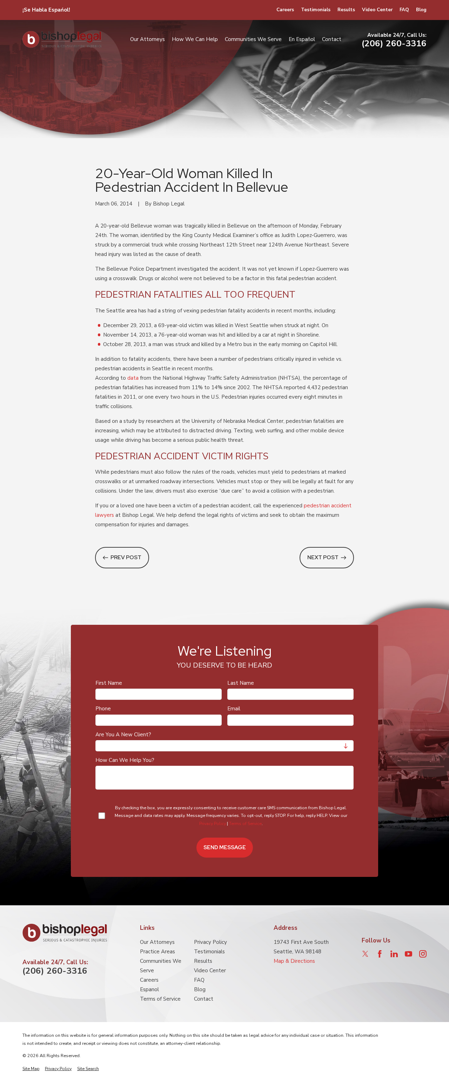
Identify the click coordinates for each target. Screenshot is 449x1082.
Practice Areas (157, 951)
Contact (203, 998)
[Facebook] (379, 954)
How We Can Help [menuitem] (195, 39)
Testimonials (315, 10)
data (133, 377)
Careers (285, 10)
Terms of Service (245, 823)
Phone (103, 709)
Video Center (377, 10)
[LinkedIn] (394, 954)
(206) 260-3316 (394, 43)
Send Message (224, 847)
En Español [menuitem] (302, 39)
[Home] (61, 39)
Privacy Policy (212, 823)
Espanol (149, 989)
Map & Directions (294, 961)
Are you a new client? (123, 734)
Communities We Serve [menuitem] (253, 39)
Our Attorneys (157, 942)
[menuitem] (30, 1069)
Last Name (240, 683)
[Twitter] (365, 954)
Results (346, 10)
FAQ (404, 10)
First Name (108, 683)
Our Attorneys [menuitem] (147, 39)
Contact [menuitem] (331, 39)
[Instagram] (423, 954)
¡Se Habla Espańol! (46, 9)
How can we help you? (124, 760)
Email (233, 709)
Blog (421, 10)
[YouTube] (408, 954)
